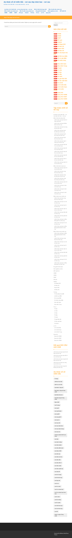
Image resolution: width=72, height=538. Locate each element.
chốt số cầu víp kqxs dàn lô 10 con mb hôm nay (60, 159)
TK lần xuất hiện (62, 80)
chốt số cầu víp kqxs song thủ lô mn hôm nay (60, 198)
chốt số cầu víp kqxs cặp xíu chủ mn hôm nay (60, 209)
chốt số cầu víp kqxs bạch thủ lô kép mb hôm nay (60, 134)
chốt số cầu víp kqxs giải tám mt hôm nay (60, 256)
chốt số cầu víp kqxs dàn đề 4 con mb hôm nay (60, 145)
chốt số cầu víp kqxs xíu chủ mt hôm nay (60, 242)
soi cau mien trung (59, 428)
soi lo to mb (57, 486)
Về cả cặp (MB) (61, 58)
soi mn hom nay (58, 508)
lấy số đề (57, 402)
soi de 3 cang (58, 474)
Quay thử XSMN (62, 99)
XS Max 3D (60, 50)
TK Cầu (32, 12)
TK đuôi (59, 76)
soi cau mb (57, 422)
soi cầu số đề (58, 450)
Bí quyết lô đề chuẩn (41, 11)
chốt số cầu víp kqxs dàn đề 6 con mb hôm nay (60, 148)
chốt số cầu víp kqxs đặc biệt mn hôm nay (60, 213)
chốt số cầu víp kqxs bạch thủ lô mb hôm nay (60, 138)
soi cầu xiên (58, 459)
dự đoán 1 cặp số (59, 387)
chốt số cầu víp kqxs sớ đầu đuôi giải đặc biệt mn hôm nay (60, 228)
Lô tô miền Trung (59, 89)
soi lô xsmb (57, 502)
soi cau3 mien (58, 411)
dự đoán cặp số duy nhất (59, 398)
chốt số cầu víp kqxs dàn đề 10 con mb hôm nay (60, 156)
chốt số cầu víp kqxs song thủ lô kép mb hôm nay (60, 179)
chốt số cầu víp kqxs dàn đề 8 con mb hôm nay (60, 152)
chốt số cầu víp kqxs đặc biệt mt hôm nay (60, 253)
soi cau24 (57, 414)
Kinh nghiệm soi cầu (53, 11)
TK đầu (59, 74)
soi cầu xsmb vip (59, 468)
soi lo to (57, 483)
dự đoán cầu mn (59, 394)
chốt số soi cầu (58, 381)
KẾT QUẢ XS (63, 11)
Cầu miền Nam (61, 64)
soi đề (56, 511)
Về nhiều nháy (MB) (60, 61)
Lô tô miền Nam (62, 87)
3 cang (56, 378)
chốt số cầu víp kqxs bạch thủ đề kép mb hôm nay (60, 131)
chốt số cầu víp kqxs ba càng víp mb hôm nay (60, 127)
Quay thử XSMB (62, 94)
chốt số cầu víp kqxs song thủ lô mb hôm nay (60, 172)
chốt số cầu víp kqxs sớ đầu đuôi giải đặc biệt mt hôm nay (60, 235)
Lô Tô (42, 12)
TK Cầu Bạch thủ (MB (61, 53)
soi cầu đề (57, 471)
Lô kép (59, 72)
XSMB (5, 12)
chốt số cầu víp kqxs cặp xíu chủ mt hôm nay (60, 249)
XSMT (15, 12)
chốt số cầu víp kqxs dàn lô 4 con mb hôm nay (60, 163)
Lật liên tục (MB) (62, 56)
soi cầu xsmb (58, 465)
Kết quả (21, 12)
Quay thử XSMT (62, 96)
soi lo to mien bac (59, 489)
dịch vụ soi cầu (58, 384)
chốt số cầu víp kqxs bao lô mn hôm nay (60, 206)
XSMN (10, 12)
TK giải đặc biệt (62, 78)
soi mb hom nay (58, 505)
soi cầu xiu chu (58, 456)
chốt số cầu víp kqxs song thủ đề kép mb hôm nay (60, 175)
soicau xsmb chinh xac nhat (60, 435)
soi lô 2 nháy (58, 499)
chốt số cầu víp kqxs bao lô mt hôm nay (60, 246)
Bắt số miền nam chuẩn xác (11, 11)
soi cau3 (57, 408)
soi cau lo (57, 419)
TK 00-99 (60, 82)
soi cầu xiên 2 (58, 462)
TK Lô (37, 12)
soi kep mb (57, 480)
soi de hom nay (58, 477)
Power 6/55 (60, 48)
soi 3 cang (57, 405)
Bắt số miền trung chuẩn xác (27, 11)
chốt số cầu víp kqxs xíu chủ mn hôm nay (60, 202)
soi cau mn (57, 431)
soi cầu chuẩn (58, 445)
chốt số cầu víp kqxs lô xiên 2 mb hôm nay (60, 186)
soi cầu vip (57, 453)
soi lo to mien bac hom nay (60, 493)
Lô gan (59, 68)
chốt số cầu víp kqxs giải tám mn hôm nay (60, 216)
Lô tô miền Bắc (62, 85)
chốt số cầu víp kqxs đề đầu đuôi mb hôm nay (60, 124)
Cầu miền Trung (62, 66)
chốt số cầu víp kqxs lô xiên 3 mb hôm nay (60, 189)
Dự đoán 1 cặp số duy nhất (60, 391)
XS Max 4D (60, 46)
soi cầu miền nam (59, 448)
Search (55, 25)
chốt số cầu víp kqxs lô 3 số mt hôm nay (60, 260)
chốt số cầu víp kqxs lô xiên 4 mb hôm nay (60, 193)
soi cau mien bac (59, 425)
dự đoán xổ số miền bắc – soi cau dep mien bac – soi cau (27, 2)
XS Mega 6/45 (61, 44)
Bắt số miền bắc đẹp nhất (40, 9)
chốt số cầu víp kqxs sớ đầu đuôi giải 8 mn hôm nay (60, 220)
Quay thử (48, 12)
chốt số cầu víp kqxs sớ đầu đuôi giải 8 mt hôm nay (60, 263)
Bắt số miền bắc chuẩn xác (55, 9)
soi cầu (56, 439)
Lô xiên (59, 70)
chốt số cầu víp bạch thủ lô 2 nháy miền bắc (60, 120)
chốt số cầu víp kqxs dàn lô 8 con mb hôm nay (60, 182)
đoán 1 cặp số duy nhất (59, 515)
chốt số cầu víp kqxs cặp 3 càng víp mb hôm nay (60, 141)
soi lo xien (57, 496)
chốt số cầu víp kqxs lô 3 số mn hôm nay (60, 223)
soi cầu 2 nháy (58, 442)
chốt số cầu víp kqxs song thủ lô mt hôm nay (60, 239)
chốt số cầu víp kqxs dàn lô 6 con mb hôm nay (60, 168)
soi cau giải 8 (58, 417)
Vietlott (26, 12)
